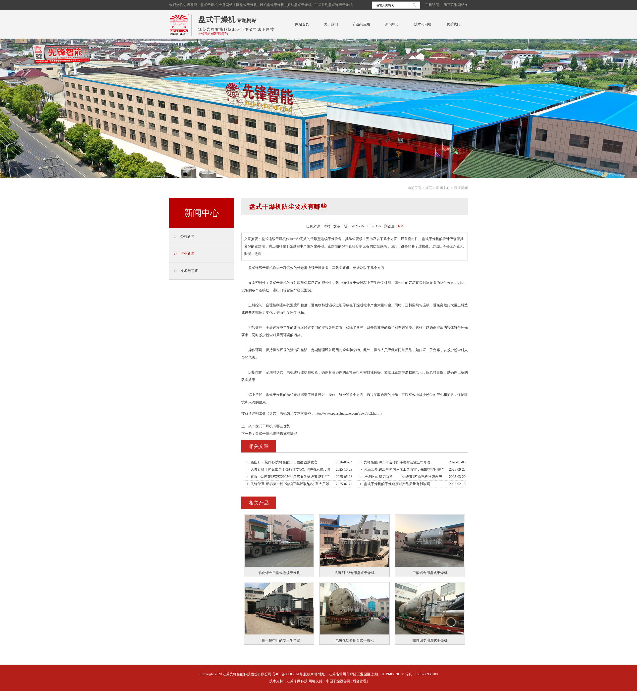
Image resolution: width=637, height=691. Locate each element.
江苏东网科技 (297, 681)
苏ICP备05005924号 (287, 674)
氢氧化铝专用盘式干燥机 (354, 640)
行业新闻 (461, 188)
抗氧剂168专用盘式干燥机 (354, 573)
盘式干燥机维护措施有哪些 (276, 434)
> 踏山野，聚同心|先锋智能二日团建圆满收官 (282, 462)
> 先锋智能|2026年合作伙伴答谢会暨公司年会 (395, 462)
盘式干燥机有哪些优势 (272, 426)
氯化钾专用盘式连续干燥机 (279, 573)
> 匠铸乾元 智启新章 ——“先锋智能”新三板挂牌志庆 (401, 477)
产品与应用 (361, 24)
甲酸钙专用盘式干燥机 (430, 573)
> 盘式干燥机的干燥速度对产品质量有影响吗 (395, 484)
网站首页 (302, 24)
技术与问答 (422, 24)
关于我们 (331, 24)
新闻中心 (392, 24)
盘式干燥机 (217, 19)
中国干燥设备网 (338, 681)
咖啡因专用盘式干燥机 (430, 640)
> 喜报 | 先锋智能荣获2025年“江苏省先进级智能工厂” (288, 477)
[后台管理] (359, 681)
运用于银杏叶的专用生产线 (279, 640)
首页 (428, 188)
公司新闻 (187, 236)
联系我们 (453, 24)
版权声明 (310, 674)
